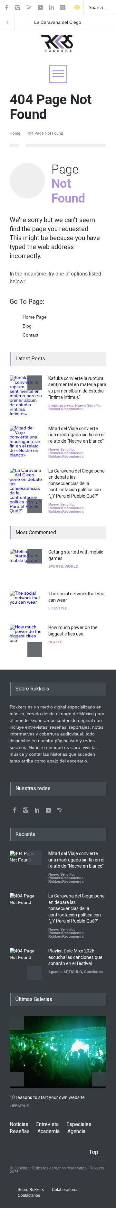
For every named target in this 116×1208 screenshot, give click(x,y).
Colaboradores (65, 1189)
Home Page (35, 317)
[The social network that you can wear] (26, 603)
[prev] (34, 382)
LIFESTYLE (57, 608)
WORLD (71, 566)
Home (15, 133)
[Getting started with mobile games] (26, 565)
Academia (48, 1131)
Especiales (79, 1124)
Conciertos (93, 972)
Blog (27, 326)
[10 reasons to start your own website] (58, 1052)
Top (93, 1152)
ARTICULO (72, 972)
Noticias (19, 1124)
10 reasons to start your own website (47, 1097)
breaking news (60, 405)
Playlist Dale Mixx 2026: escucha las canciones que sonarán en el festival (75, 957)
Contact (30, 335)
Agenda (55, 972)
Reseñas (20, 1131)
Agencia (76, 1131)
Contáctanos (29, 1195)
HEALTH (55, 642)
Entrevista (47, 1124)
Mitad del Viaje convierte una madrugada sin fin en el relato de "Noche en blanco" (76, 435)
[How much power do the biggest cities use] (26, 641)
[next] (34, 506)
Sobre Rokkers (31, 1189)
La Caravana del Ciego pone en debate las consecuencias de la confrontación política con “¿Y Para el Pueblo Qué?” (61, 22)
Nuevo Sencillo (88, 405)
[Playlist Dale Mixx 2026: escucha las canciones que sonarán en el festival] (26, 964)
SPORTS (55, 566)
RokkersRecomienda (65, 409)
